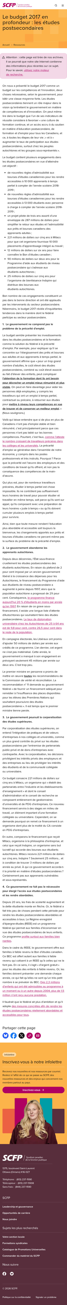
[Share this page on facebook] (13, 1036)
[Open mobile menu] (63, 5)
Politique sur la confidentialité (16, 1297)
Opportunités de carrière (16, 1213)
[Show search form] (56, 5)
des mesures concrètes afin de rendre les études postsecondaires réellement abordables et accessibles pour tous (32, 1010)
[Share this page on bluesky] (5, 1036)
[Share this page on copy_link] (29, 1036)
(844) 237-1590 (23, 1186)
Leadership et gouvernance (17, 1206)
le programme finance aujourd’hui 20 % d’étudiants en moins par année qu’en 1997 (32, 602)
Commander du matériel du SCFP (21, 1256)
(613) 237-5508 (26, 1183)
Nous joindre (9, 1219)
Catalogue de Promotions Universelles (23, 1249)
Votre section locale (13, 1237)
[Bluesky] (12, 1273)
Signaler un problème (46, 1297)
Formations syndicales (15, 1243)
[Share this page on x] (22, 1036)
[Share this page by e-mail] (38, 1036)
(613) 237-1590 (24, 1179)
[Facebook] (4, 1273)
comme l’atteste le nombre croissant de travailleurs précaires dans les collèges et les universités (33, 441)
